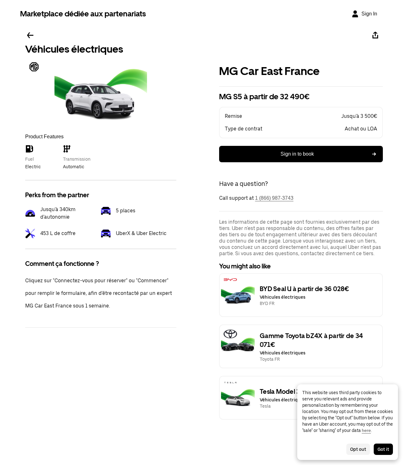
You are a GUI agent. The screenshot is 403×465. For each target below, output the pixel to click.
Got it (383, 449)
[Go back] (30, 35)
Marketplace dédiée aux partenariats (83, 13)
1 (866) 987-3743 (274, 198)
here (366, 430)
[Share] (375, 35)
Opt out (358, 449)
